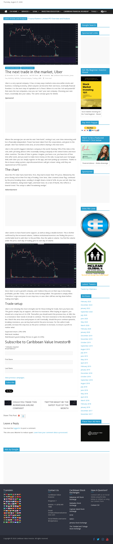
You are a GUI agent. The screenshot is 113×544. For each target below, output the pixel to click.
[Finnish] (7, 501)
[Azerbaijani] (15, 494)
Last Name (9, 368)
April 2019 (84, 363)
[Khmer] (7, 508)
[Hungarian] (20, 504)
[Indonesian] (9, 506)
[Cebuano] (13, 497)
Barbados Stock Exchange (75, 504)
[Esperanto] (18, 499)
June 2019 (84, 356)
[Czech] (9, 499)
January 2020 (85, 332)
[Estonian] (20, 499)
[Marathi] (4, 513)
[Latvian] (20, 508)
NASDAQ (11, 78)
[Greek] (20, 501)
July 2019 (84, 353)
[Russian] (11, 515)
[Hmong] (18, 504)
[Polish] (20, 513)
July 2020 (84, 315)
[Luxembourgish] (7, 511)
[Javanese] (18, 506)
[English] (15, 499)
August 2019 (85, 349)
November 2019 (86, 339)
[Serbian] (13, 515)
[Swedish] (7, 520)
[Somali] (15, 518)
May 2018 (84, 394)
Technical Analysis (27, 68)
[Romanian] (9, 515)
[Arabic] (11, 494)
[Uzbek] (7, 522)
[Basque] (18, 494)
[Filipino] (4, 501)
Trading (34, 78)
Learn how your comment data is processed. (51, 432)
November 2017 (86, 414)
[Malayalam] (13, 511)
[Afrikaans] (4, 494)
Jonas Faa (25, 75)
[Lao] (15, 508)
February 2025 (86, 301)
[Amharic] (9, 494)
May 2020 (84, 322)
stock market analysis (13, 68)
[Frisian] (11, 501)
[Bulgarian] (9, 497)
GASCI (72, 519)
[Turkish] (18, 520)
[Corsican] (4, 499)
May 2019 (84, 359)
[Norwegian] (13, 513)
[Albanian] (7, 494)
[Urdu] (4, 522)
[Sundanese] (20, 518)
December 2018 (86, 373)
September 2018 (87, 380)
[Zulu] (20, 522)
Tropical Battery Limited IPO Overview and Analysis (49, 18)
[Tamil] (11, 520)
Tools (93, 11)
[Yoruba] (18, 522)
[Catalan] (11, 497)
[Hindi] (15, 504)
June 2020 (84, 319)
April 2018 (84, 397)
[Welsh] (11, 522)
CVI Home (13, 11)
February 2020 (86, 329)
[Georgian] (15, 501)
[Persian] (18, 513)
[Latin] (18, 508)
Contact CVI (95, 505)
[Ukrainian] (20, 520)
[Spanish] (18, 518)
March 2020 (85, 325)
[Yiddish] (15, 522)
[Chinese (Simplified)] (18, 497)
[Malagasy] (11, 511)
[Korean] (9, 508)
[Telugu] (13, 520)
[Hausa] (9, 504)
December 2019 (86, 336)
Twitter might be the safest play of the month (56, 405)
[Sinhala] (4, 518)
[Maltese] (18, 511)
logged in (16, 428)
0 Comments (46, 75)
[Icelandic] (4, 506)
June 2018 (84, 390)
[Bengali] (4, 497)
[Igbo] (7, 506)
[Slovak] (7, 518)
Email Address (10, 349)
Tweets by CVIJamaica (89, 289)
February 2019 (86, 366)
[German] (18, 501)
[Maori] (20, 511)
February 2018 (86, 404)
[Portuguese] (4, 515)
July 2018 (84, 387)
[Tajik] (9, 520)
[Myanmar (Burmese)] (9, 513)
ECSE (71, 515)
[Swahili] (4, 520)
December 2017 (86, 411)
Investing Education (50, 11)
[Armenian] (13, 494)
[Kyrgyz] (13, 508)
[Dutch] (13, 499)
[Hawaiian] (11, 504)
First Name (9, 359)
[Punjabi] (7, 515)
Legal (35, 11)
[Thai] (15, 520)
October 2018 (86, 377)
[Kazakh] (4, 508)
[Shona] (15, 515)
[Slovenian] (9, 518)
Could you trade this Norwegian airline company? (25, 405)
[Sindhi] (20, 515)
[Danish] (11, 499)
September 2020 (87, 312)
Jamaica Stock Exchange (78, 523)
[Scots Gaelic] (13, 518)
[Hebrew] (13, 504)
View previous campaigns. (15, 377)
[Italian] (13, 506)
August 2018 (85, 383)
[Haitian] (7, 504)
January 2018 (85, 407)
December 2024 (86, 305)
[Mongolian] (7, 513)
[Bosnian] (7, 497)
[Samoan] (11, 518)
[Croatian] (7, 499)
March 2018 (85, 400)
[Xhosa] (13, 522)
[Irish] (11, 506)
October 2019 (86, 342)
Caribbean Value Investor (61, 75)
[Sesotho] (18, 515)
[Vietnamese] (9, 522)
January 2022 (85, 308)
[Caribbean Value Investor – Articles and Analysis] (5, 11)
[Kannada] (20, 506)
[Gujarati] (4, 504)
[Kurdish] (11, 508)
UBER (39, 78)
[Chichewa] (15, 497)
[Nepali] (11, 513)
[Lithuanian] (4, 511)
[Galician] (13, 501)
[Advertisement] (40, 117)
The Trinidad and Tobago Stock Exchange (79, 527)
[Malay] (15, 511)
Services (25, 11)
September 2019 (87, 346)
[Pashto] (15, 513)
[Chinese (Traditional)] (20, 497)
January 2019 (85, 370)
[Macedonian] (9, 511)
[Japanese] (15, 506)
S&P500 (17, 78)
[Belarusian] (20, 494)
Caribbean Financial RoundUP (76, 11)
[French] (9, 501)
